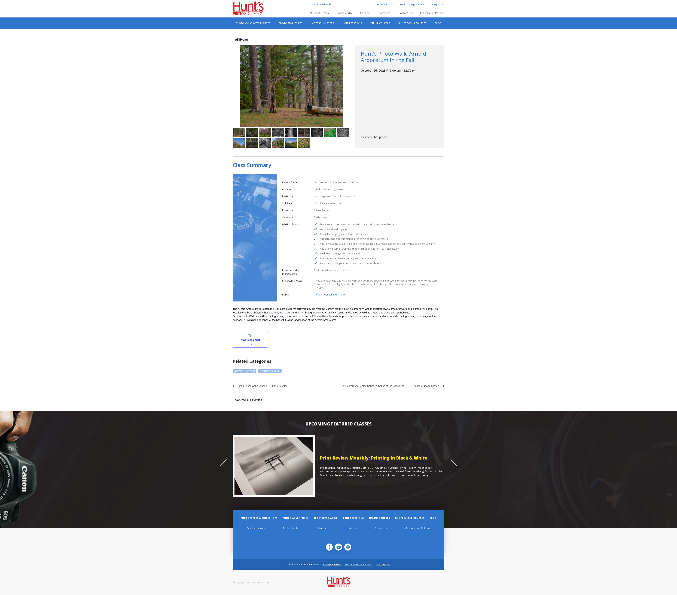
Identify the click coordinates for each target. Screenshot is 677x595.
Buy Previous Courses (412, 23)
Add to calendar (250, 340)
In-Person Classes (322, 23)
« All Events (241, 39)
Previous (223, 466)
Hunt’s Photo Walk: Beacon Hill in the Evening (262, 386)
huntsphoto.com (384, 4)
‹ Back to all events (247, 400)
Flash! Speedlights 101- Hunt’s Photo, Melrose (370, 460)
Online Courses (380, 23)
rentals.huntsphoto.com (412, 4)
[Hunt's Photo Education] (248, 14)
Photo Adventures (291, 23)
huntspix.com (437, 4)
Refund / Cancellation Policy (330, 294)
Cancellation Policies (432, 13)
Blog (438, 23)
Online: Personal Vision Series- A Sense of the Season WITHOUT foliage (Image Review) (391, 386)
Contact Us (405, 13)
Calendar (365, 13)
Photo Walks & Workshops (253, 23)
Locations (384, 13)
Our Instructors (319, 13)
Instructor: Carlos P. (270, 370)
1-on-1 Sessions (352, 23)
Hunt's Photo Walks (244, 370)
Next (454, 466)
